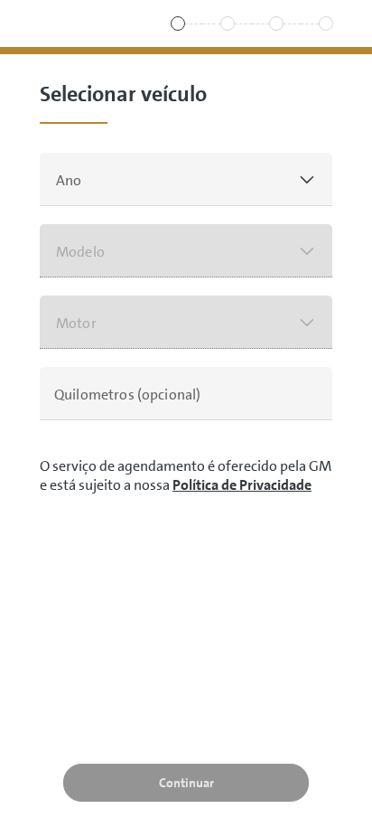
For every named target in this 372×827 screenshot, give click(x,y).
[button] (186, 179)
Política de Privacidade (242, 484)
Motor (76, 323)
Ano (68, 180)
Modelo (80, 251)
